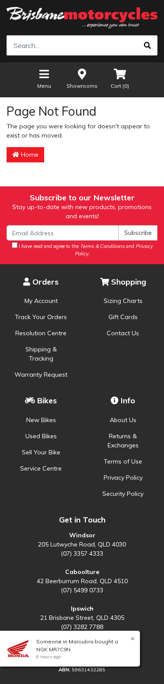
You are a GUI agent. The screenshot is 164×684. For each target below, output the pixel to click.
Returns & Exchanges (123, 440)
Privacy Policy (123, 477)
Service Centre (41, 468)
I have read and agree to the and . (85, 250)
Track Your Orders (41, 317)
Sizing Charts (123, 301)
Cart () (120, 85)
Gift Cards (123, 317)
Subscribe (138, 233)
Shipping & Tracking (41, 353)
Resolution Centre (40, 333)
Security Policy (122, 494)
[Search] (147, 45)
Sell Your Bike (41, 452)
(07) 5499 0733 (82, 590)
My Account (41, 301)
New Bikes (41, 420)
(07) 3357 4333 (82, 553)
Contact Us (123, 333)
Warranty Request (40, 374)
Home (28, 154)
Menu (44, 85)
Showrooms (82, 85)
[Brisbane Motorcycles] (82, 17)
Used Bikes (41, 436)
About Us (123, 420)
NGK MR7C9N (53, 649)
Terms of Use (123, 461)
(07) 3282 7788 (82, 627)
